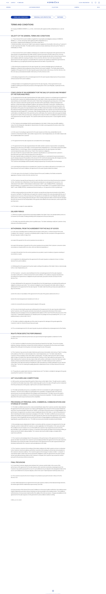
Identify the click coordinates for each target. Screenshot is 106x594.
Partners (60, 17)
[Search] (92, 2)
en (8, 2)
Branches (21, 2)
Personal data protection (42, 17)
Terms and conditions (21, 17)
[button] (80, 2)
